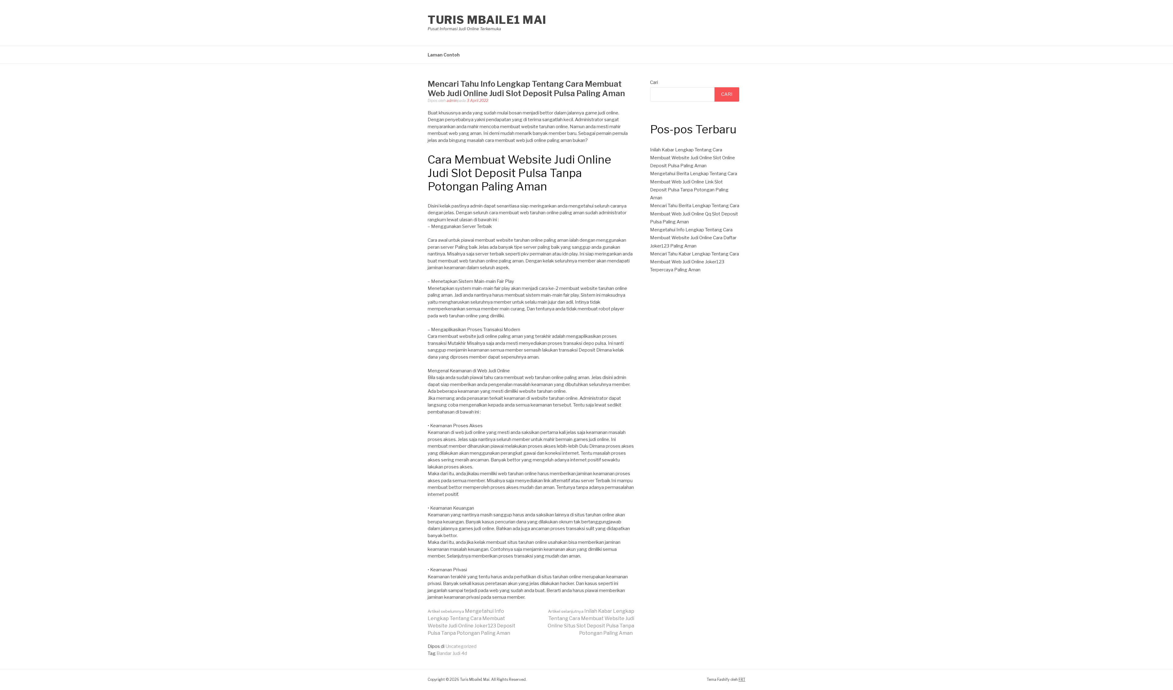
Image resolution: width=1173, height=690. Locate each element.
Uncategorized (461, 646)
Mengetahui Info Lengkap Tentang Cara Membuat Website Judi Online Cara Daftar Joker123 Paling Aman (693, 238)
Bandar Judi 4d (452, 653)
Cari (654, 82)
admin (452, 100)
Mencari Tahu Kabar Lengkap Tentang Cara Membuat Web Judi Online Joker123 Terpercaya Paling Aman (694, 262)
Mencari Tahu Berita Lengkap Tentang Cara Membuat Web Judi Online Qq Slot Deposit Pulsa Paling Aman (694, 214)
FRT (742, 679)
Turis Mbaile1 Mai (487, 20)
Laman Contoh (444, 54)
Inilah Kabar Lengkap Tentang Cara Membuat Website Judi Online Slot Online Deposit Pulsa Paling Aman (692, 158)
